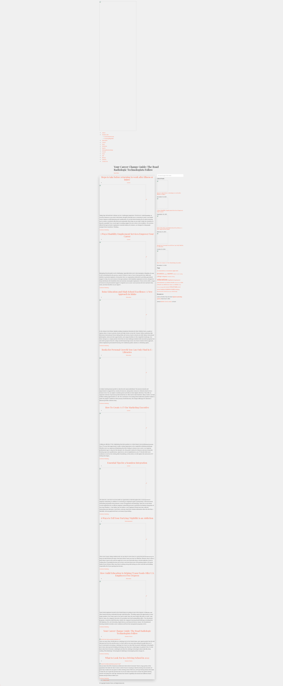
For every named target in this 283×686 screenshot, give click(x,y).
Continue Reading (104, 230)
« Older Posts (105, 680)
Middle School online (166, 301)
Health (172, 282)
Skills (175, 287)
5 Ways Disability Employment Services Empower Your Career (127, 235)
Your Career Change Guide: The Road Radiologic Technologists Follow (127, 632)
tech (162, 291)
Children (174, 273)
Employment (177, 280)
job (179, 282)
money (176, 284)
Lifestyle (159, 284)
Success (159, 291)
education (162, 279)
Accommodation (161, 270)
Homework (177, 282)
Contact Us (105, 161)
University (174, 291)
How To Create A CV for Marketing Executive (127, 407)
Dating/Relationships (107, 150)
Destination (169, 276)
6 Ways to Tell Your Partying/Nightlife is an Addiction (127, 518)
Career (128, 182)
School (172, 287)
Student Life (105, 134)
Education (128, 297)
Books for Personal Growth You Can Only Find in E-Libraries (127, 351)
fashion (169, 282)
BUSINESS (160, 274)
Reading (161, 287)
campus (165, 273)
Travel (165, 291)
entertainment (160, 282)
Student (162, 289)
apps (174, 271)
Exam (166, 282)
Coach (178, 273)
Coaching (181, 273)
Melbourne (166, 284)
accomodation (168, 270)
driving (173, 276)
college (159, 276)
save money (166, 287)
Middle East (172, 284)
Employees (171, 280)
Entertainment (128, 521)
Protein (158, 287)
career (170, 273)
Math (163, 284)
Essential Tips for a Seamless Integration (127, 462)
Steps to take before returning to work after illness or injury (127, 178)
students (168, 289)
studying (177, 289)
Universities (169, 291)
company (164, 276)
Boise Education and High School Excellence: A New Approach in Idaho (127, 293)
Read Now (116, 173)
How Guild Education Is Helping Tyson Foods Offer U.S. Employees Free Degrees (127, 574)
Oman (180, 284)
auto (177, 271)
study (173, 289)
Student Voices (128, 636)
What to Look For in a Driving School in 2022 (127, 657)
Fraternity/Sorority (109, 136)
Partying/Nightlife (109, 138)
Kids (182, 282)
